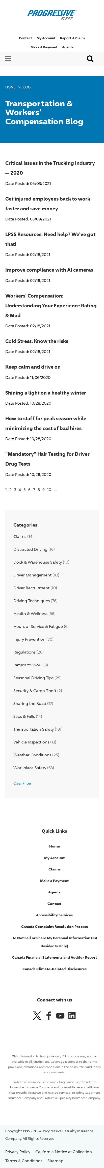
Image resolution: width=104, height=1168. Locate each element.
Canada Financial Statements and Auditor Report (54, 957)
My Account (46, 38)
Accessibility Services (54, 915)
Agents (67, 47)
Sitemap (55, 1160)
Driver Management (32, 575)
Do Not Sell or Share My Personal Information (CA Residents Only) (54, 942)
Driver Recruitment (31, 588)
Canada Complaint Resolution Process (54, 926)
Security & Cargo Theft (34, 690)
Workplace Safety (29, 767)
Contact (25, 38)
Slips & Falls (24, 716)
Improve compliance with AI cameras (49, 270)
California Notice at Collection (63, 1151)
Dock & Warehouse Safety (37, 562)
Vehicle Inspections (31, 742)
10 (49, 489)
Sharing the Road (29, 703)
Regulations (24, 652)
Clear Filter (22, 783)
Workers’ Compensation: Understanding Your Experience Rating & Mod (51, 305)
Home (10, 87)
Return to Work (27, 665)
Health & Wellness (30, 613)
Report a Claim (72, 38)
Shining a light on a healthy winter (45, 393)
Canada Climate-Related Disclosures (54, 969)
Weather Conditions (32, 755)
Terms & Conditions (23, 1160)
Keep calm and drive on (33, 367)
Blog (26, 87)
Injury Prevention (29, 639)
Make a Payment (44, 47)
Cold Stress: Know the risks (36, 341)
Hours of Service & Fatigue (38, 626)
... (55, 489)
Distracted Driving (30, 549)
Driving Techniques (31, 600)
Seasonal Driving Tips (33, 677)
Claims (19, 536)
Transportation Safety (33, 729)
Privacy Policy (17, 1151)
